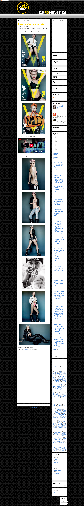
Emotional (59, 387)
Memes (54, 412)
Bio (60, 371)
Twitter (64, 443)
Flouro (61, 392)
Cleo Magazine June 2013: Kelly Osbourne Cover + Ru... (59, 217)
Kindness (63, 406)
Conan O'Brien (64, 380)
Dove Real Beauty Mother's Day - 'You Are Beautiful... (59, 267)
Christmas (58, 378)
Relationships (60, 426)
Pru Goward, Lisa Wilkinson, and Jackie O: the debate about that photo (61, 106)
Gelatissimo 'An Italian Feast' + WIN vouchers (59, 324)
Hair (28, 350)
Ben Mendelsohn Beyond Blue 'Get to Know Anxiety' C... (59, 307)
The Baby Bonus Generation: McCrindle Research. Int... (58, 246)
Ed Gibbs (55, 459)
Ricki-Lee (64, 427)
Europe (55, 388)
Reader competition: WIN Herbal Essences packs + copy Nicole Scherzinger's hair (61, 114)
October (55, 154)
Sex (53, 431)
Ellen (65, 386)
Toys (58, 442)
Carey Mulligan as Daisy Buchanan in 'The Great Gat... (59, 333)
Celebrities (21, 350)
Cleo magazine (55, 379)
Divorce (62, 384)
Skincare (59, 432)
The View (61, 440)
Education (58, 386)
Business (54, 373)
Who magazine (58, 448)
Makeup (55, 410)
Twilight (61, 443)
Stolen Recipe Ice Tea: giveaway (59, 279)
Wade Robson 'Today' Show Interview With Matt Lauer (58, 231)
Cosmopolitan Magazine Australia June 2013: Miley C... (58, 309)
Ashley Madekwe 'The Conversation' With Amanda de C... (58, 224)
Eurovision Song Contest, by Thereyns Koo (58, 219)
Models (59, 413)
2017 (54, 145)
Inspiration (57, 402)
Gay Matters (64, 395)
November (56, 153)
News (58, 417)
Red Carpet (64, 425)
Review (60, 427)
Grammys (58, 397)
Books (56, 372)
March (55, 349)
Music (37, 350)
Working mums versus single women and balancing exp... (59, 314)
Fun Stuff (64, 394)
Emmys (55, 387)
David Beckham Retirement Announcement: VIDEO (58, 241)
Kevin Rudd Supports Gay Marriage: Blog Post (58, 209)
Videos (54, 445)
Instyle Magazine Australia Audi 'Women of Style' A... (59, 251)
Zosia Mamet (63, 450)
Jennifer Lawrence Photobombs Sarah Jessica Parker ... (59, 291)
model (55, 413)
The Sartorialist (56, 473)
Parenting (64, 419)
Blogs (63, 371)
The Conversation (63, 438)
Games (61, 395)
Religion (65, 426)
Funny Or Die (57, 395)
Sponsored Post (55, 435)
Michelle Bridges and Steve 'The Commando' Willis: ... (59, 189)
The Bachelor (60, 437)
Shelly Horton (57, 431)
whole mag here (24, 154)
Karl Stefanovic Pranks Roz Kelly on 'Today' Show (59, 249)
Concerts (54, 381)
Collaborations (60, 379)
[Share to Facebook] (35, 349)
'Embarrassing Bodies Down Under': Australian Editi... (58, 233)
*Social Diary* (56, 462)
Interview (65, 403)
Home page (19, 15)
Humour (65, 400)
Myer (55, 416)
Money (64, 413)
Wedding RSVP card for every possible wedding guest (58, 335)
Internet (61, 403)
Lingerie (63, 407)
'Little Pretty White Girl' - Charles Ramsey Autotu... (59, 294)
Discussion (55, 384)
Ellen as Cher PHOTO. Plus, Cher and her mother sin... (58, 340)
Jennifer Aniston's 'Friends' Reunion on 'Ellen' (58, 197)
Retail (57, 427)
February (55, 350)
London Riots (57, 408)
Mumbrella (62, 415)
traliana (61, 442)
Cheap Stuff (58, 377)
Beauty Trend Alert (63, 370)
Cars (65, 373)
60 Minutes (63, 363)
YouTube (58, 450)
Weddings (60, 447)
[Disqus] (33, 365)
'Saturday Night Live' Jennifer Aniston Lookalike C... (58, 312)
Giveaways (64, 396)
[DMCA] (55, 77)
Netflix (60, 416)
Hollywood (30, 350)
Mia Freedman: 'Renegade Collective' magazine (58, 322)
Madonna (54, 409)
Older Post (47, 405)
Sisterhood (55, 432)
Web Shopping (55, 447)
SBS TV (55, 430)
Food (64, 392)
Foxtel (53, 394)
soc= (65, 432)
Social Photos (56, 434)
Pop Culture (40, 350)
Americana (57, 366)
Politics (59, 421)
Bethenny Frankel (56, 371)
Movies (54, 415)
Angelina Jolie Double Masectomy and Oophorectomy (57, 255)
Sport (59, 435)
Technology (54, 437)
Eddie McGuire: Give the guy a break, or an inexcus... (59, 169)
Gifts (55, 396)
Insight (65, 401)
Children (54, 378)
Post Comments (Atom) (35, 407)
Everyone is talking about (58, 389)
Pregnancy (59, 422)
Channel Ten (62, 376)
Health (65, 398)
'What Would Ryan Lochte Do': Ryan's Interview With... (59, 182)
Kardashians (59, 405)
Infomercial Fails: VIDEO (58, 185)
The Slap (64, 439)
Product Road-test (55, 423)
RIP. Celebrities (61, 428)
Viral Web (59, 446)
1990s (59, 363)
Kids (58, 406)
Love (61, 408)
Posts (55, 97)
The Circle (59, 438)
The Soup (54, 440)
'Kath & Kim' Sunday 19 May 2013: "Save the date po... (58, 318)
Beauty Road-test (55, 370)
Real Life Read (59, 424)
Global (55, 397)
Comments (55, 98)
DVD (63, 385)
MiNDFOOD (61, 412)
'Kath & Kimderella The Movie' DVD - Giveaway (58, 178)
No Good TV (58, 418)
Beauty (63, 369)
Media (64, 411)
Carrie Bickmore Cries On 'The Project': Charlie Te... (59, 329)
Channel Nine (62, 375)
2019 (54, 142)
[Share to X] (34, 349)
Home (34, 405)
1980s (57, 363)
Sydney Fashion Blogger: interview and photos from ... (59, 287)
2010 (54, 356)
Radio (64, 423)
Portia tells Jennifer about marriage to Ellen (58, 195)
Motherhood (54, 414)
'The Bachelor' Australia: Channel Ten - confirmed (58, 283)
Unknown (55, 494)
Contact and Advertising (41, 15)
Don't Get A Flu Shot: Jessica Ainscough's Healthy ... (58, 204)
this (54, 441)
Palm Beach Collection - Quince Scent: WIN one (59, 302)
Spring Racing (63, 435)
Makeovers (64, 409)
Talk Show (63, 436)
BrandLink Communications (62, 372)
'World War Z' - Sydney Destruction (57, 175)
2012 (54, 353)
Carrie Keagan (62, 373)
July (55, 158)
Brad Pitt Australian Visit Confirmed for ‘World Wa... (58, 264)
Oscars (61, 419)
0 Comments (27, 349)
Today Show (54, 442)
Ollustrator (41, 511)
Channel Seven (55, 376)
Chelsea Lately (63, 377)
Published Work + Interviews (27, 15)
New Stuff (54, 417)
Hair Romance (56, 456)
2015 (54, 148)
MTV (58, 415)
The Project (55, 439)
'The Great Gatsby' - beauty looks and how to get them (58, 304)
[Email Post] (30, 349)
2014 (54, 149)
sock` (60, 434)
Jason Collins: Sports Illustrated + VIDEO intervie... (59, 346)
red (60, 425)
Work (60, 449)
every (64, 388)
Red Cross (56, 426)
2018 (54, 144)
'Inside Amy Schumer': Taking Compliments (58, 214)
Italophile (60, 404)
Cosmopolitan (59, 382)
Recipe (57, 425)
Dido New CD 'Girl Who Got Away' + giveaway (58, 300)
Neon (57, 416)
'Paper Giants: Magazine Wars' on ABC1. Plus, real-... (59, 171)
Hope (56, 400)
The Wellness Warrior (57, 478)
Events (58, 388)
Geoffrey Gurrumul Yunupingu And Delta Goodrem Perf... (58, 180)
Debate (57, 383)
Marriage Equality (57, 411)
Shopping (65, 431)
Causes (55, 374)
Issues (55, 404)
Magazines (34, 350)
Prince (64, 422)
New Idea (64, 416)
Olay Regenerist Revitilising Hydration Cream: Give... (58, 165)
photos (64, 420)
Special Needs (64, 434)
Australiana (57, 368)
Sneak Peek (62, 432)
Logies (53, 408)
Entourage (65, 387)
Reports (55, 427)
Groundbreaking (63, 397)
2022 (54, 138)
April (55, 348)
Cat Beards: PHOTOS (57, 183)
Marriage (64, 410)
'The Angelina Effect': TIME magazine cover (58, 235)
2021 (54, 140)
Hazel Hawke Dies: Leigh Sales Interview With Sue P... (59, 193)
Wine (62, 448)
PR (55, 422)
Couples (64, 382)
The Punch (60, 439)
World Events (64, 449)
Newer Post (20, 405)
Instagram (63, 402)
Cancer (58, 373)
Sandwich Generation (57, 470)
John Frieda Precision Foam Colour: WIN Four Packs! (61, 119)
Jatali (64, 404)
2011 (54, 355)
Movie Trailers (61, 414)
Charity (54, 377)
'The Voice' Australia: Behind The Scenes (58, 212)
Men (57, 412)
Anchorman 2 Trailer (57, 215)
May (55, 161)
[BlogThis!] (33, 349)
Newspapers (63, 417)
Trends (53, 443)
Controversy (25, 350)
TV (56, 443)
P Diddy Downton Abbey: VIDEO (59, 239)
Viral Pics (47, 350)
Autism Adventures (57, 467)
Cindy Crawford (63, 378)
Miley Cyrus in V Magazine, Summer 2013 (58, 331)
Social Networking (63, 433)
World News (54, 450)
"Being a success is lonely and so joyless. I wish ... (59, 298)
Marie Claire (60, 410)
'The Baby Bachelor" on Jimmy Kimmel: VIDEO (59, 207)
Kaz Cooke (55, 406)
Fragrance (57, 394)
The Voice (64, 440)
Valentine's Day (63, 444)
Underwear (57, 444)
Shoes (61, 431)
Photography (60, 420)
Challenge (57, 375)
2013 (54, 150)
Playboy (56, 421)
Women (56, 449)
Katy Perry (64, 405)
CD (59, 374)
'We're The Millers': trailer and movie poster (58, 187)
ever (61, 388)
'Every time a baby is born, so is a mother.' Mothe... (59, 277)
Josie (54, 492)
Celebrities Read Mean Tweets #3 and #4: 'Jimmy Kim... (59, 262)
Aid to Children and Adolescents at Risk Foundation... (59, 296)
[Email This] (32, 349)
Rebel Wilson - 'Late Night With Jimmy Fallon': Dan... (59, 344)
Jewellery (54, 405)
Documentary (54, 385)
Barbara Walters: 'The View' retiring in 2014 (58, 258)
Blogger (48, 511)
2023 (54, 137)
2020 (54, 141)
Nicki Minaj (54, 418)
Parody (55, 420)
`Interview (54, 363)
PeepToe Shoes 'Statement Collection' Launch (58, 316)
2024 (54, 136)
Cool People (64, 381)
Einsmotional (62, 386)
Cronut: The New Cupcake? (58, 205)
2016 (54, 146)
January (55, 352)
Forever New (61, 393)
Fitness (57, 392)
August (55, 157)
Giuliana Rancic (59, 396)
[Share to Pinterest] (36, 349)
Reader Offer (54, 424)
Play (53, 421)
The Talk (57, 440)
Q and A (60, 423)
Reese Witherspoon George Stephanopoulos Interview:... (59, 327)
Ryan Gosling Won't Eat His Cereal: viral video (58, 269)
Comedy (64, 379)
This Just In (44, 350)
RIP (56, 428)
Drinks (59, 385)
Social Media (55, 433)
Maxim (61, 411)
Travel (35, 15)
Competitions (57, 380)
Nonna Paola (63, 418)
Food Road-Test (55, 393)
